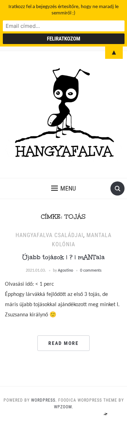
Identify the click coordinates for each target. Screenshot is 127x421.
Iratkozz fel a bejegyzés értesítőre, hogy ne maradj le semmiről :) (63, 10)
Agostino (65, 270)
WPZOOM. (63, 406)
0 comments (91, 270)
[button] (63, 188)
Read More (63, 343)
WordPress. (44, 400)
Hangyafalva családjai (49, 235)
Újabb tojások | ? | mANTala (63, 257)
